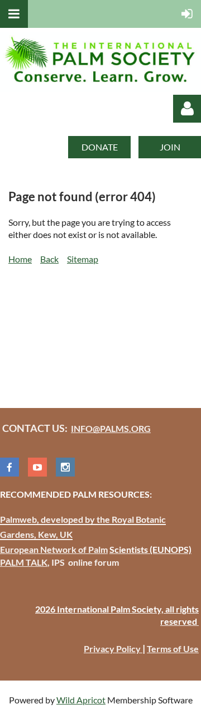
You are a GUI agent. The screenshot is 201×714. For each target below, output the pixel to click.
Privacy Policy (113, 648)
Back (49, 259)
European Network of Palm (54, 549)
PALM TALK (23, 562)
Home (20, 259)
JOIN (170, 147)
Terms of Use (173, 648)
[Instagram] (65, 467)
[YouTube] (37, 467)
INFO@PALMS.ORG (111, 428)
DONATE (100, 147)
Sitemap (82, 259)
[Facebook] (9, 467)
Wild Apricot (81, 699)
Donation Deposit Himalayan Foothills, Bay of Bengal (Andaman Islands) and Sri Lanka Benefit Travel (97, 323)
